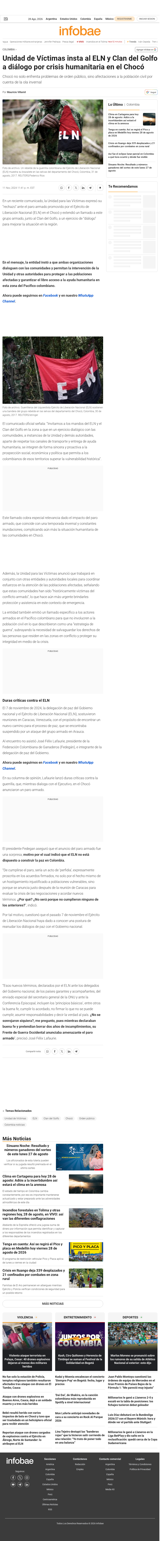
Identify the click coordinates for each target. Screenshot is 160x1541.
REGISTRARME (124, 19)
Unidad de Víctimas (15, 1118)
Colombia (85, 18)
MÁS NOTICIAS (53, 1304)
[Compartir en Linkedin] (83, 188)
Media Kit (110, 1489)
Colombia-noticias (15, 1124)
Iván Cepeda (130, 42)
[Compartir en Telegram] (90, 188)
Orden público (87, 1118)
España (98, 18)
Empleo (80, 1469)
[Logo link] (80, 31)
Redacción (80, 1464)
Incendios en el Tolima (90, 42)
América (50, 1464)
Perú (50, 1494)
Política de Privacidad (140, 1469)
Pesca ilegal (54, 42)
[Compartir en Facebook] (69, 188)
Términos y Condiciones (140, 1464)
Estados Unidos (68, 18)
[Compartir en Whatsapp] (62, 188)
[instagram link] (26, 1477)
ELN (35, 1118)
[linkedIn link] (26, 1484)
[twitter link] (20, 1477)
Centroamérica (50, 1499)
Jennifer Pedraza (38, 42)
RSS (50, 1509)
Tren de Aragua (145, 42)
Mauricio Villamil (16, 92)
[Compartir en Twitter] (76, 188)
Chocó (69, 1118)
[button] (6, 18)
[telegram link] (20, 1484)
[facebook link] (13, 1477)
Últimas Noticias (50, 1504)
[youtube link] (13, 1484)
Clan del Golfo (51, 1118)
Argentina (51, 18)
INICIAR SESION (147, 19)
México (109, 18)
